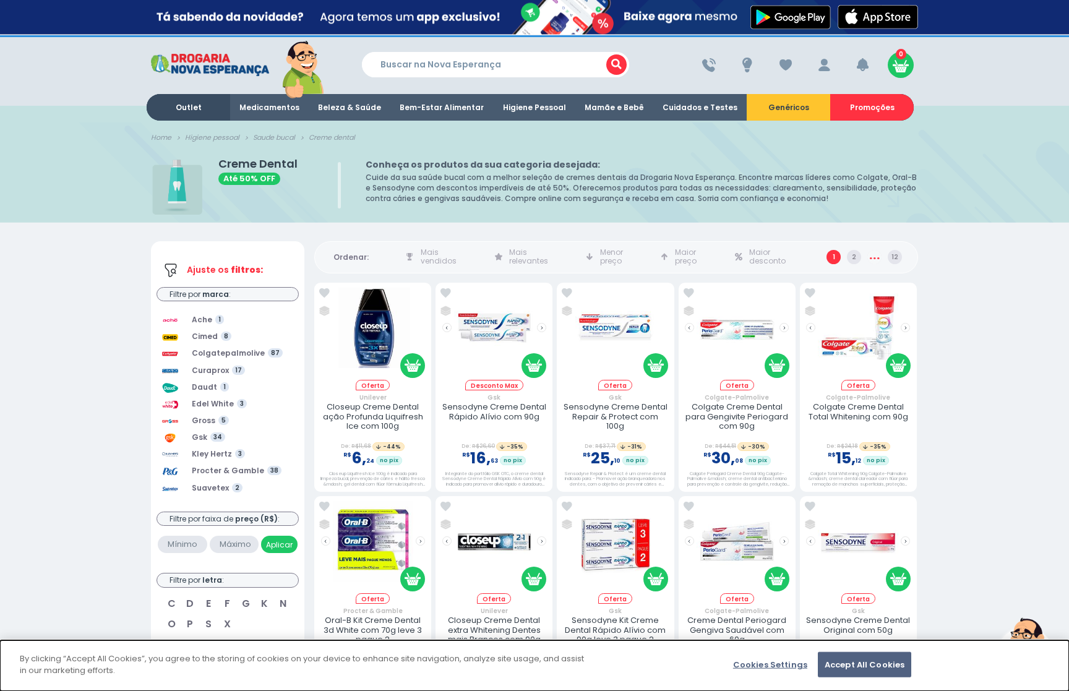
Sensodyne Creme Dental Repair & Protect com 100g (616, 416)
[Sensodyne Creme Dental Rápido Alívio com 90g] (494, 334)
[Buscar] (616, 64)
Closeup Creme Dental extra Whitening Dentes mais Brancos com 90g (494, 630)
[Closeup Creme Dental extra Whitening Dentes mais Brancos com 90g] (494, 547)
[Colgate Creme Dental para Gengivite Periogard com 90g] (736, 334)
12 (894, 257)
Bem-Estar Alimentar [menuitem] (442, 107)
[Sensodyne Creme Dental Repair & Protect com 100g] (615, 334)
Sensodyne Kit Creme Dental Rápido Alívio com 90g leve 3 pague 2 (615, 630)
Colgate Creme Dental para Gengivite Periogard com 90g (736, 416)
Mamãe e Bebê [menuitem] (614, 107)
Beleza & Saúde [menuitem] (349, 107)
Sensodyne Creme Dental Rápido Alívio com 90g (494, 411)
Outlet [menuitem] (189, 107)
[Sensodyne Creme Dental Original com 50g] (858, 547)
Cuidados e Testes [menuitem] (700, 107)
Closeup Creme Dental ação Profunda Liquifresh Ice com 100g (373, 416)
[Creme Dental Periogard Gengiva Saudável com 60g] (736, 547)
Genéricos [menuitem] (788, 107)
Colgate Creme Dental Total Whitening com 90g (858, 411)
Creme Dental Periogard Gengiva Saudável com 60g (736, 630)
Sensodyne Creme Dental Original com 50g (858, 625)
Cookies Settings (770, 665)
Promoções (872, 107)
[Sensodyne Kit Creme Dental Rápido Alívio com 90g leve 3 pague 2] (615, 547)
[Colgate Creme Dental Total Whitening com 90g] (858, 334)
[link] (324, 293)
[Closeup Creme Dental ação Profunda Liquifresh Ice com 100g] (373, 334)
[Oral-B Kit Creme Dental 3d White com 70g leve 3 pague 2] (373, 547)
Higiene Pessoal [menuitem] (534, 107)
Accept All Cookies (864, 665)
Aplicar (279, 544)
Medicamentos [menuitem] (269, 107)
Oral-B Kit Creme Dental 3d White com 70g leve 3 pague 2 (373, 630)
